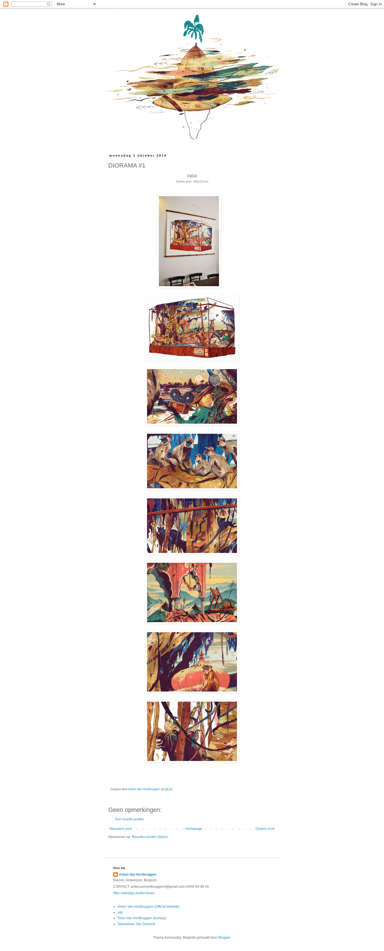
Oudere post (265, 829)
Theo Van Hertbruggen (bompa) (142, 918)
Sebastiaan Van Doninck (136, 924)
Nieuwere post (121, 829)
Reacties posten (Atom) (150, 837)
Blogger (224, 937)
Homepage (193, 829)
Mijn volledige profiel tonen (134, 893)
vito (120, 912)
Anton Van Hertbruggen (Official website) (149, 907)
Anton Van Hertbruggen (137, 875)
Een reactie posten (129, 819)
